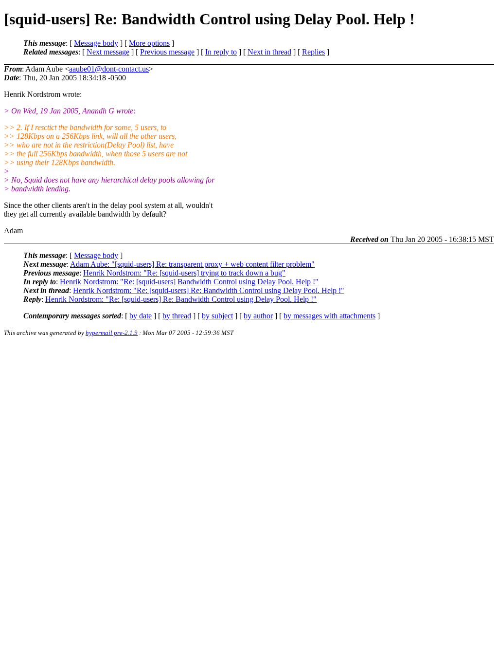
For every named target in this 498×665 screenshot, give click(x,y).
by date (140, 316)
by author (258, 316)
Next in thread (269, 52)
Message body (96, 43)
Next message (108, 52)
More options (149, 43)
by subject (217, 316)
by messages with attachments (329, 316)
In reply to (221, 52)
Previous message (167, 52)
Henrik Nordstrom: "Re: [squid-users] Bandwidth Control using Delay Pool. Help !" (189, 281)
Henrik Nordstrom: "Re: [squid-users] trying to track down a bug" (184, 273)
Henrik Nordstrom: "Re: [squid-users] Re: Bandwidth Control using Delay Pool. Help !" (208, 290)
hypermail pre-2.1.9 (112, 332)
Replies (313, 52)
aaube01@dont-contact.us (109, 69)
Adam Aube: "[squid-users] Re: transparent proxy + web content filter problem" (192, 264)
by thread (176, 316)
